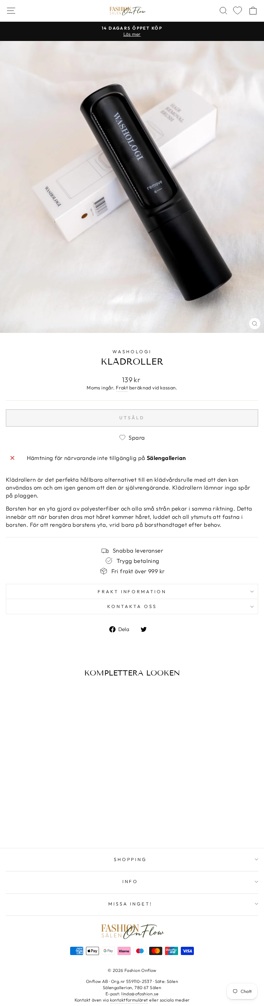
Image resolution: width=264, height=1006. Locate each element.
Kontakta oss (132, 606)
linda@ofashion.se (139, 993)
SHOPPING (130, 859)
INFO (130, 881)
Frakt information (132, 591)
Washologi (132, 351)
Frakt (122, 388)
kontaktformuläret (129, 1000)
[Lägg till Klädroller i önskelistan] (13, 694)
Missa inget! (130, 904)
